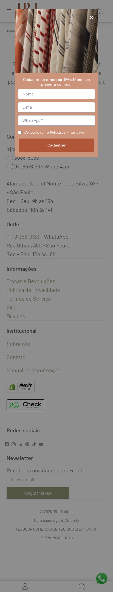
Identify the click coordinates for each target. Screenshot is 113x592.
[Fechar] (92, 15)
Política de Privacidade (67, 132)
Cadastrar (56, 145)
